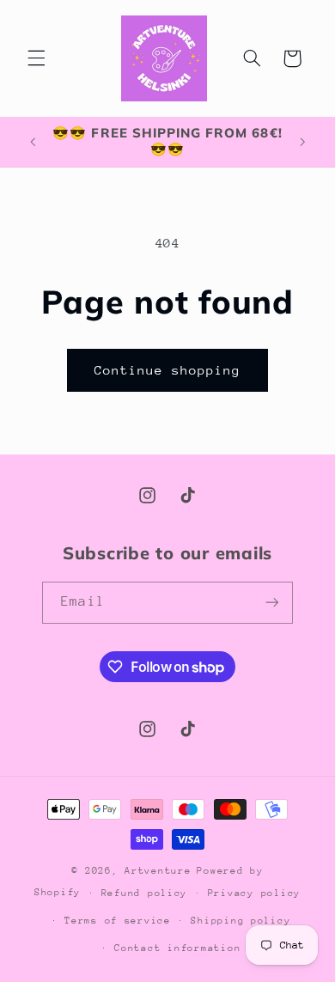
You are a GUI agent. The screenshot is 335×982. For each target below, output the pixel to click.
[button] (36, 58)
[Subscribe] (271, 603)
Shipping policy (240, 920)
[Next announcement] (302, 142)
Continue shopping (167, 370)
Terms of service (117, 920)
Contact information (177, 948)
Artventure (158, 870)
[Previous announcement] (33, 142)
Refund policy (144, 893)
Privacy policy (254, 893)
